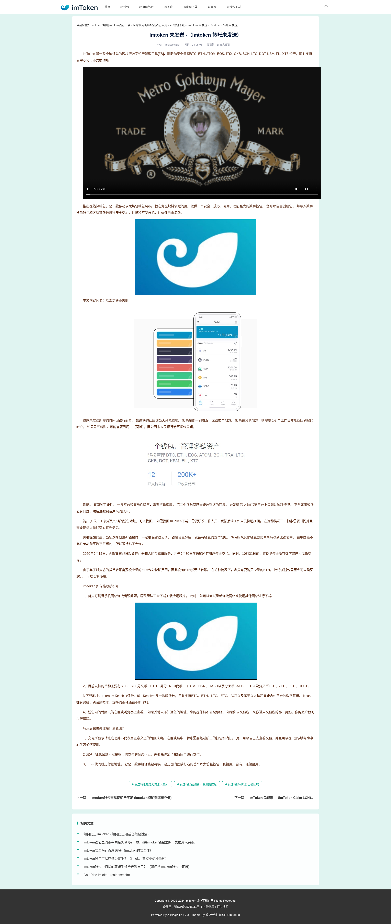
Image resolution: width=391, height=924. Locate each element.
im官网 (212, 7)
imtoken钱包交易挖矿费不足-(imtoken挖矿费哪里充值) (131, 797)
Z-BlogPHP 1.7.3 (178, 914)
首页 (107, 7)
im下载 (168, 7)
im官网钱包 (146, 7)
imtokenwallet (172, 44)
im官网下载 (190, 7)
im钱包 (124, 7)
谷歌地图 (208, 906)
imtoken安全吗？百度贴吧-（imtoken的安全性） (118, 850)
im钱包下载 (233, 7)
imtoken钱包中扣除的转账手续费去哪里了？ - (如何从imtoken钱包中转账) (136, 866)
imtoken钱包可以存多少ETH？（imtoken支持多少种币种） (125, 858)
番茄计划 (211, 914)
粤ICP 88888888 (229, 914)
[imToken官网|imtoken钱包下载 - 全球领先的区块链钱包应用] (79, 7)
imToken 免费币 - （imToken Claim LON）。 (282, 797)
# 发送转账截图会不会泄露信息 (197, 784)
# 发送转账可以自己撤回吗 (242, 784)
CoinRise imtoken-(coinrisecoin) (106, 875)
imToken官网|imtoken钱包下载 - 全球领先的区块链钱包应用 (129, 25)
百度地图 (222, 906)
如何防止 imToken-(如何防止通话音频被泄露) (115, 834)
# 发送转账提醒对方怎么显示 (150, 784)
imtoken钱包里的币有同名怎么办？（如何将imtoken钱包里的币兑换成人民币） (140, 842)
